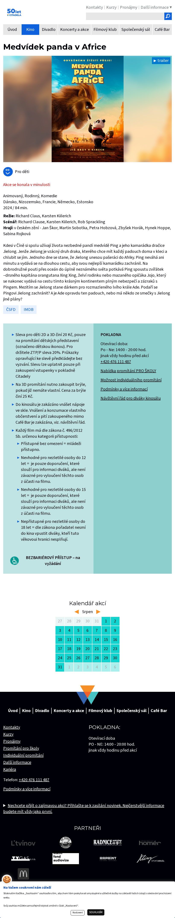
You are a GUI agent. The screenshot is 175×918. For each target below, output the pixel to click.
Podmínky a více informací (124, 389)
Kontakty (11, 727)
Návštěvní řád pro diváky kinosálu (131, 398)
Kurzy (8, 734)
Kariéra (9, 769)
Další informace (17, 762)
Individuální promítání (23, 755)
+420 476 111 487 (116, 362)
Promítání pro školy (21, 748)
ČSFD (11, 310)
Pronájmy (11, 741)
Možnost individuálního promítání (131, 380)
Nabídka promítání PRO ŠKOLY (128, 371)
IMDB (29, 310)
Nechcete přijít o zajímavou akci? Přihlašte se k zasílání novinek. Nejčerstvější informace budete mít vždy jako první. (83, 809)
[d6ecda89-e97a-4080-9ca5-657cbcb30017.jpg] (87, 109)
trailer (163, 61)
